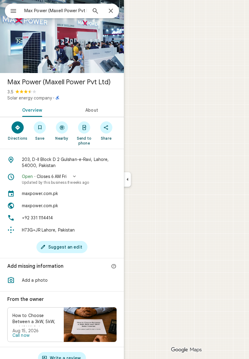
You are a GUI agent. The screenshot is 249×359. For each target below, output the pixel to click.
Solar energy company (29, 98)
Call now (20, 335)
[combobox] (55, 10)
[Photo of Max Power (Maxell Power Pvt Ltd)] (62, 36)
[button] (62, 179)
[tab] (31, 109)
